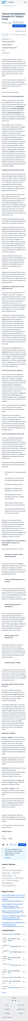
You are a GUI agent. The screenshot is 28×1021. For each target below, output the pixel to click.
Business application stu (7, 883)
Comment (7, 857)
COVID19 (10, 838)
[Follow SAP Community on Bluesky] (12, 1000)
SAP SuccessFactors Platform (8, 41)
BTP (3, 880)
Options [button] (13, 28)
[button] (3, 34)
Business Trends (6, 52)
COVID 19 (4, 838)
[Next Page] (15, 887)
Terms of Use (21, 1005)
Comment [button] (22, 844)
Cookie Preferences (7, 1017)
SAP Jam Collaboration (7, 44)
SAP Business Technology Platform (9, 47)
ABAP (3, 867)
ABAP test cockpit (6, 873)
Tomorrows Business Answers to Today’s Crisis (13, 16)
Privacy (7, 1005)
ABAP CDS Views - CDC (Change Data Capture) (11, 870)
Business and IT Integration (12, 880)
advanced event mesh (7, 875)
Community (11, 2)
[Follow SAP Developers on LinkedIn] (18, 1000)
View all (4, 992)
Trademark (7, 1013)
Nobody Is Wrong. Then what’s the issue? (12, 911)
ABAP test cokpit (15, 873)
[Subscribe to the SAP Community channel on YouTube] (15, 1000)
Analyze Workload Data (7, 878)
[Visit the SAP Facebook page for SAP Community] (10, 1000)
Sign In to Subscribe (19, 25)
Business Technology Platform (8, 885)
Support (21, 1013)
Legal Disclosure (21, 1009)
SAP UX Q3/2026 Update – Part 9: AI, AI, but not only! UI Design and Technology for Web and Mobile (13, 897)
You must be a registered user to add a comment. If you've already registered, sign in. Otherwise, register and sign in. (13, 852)
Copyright (7, 1009)
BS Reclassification (19, 878)
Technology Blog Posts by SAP (9, 5)
